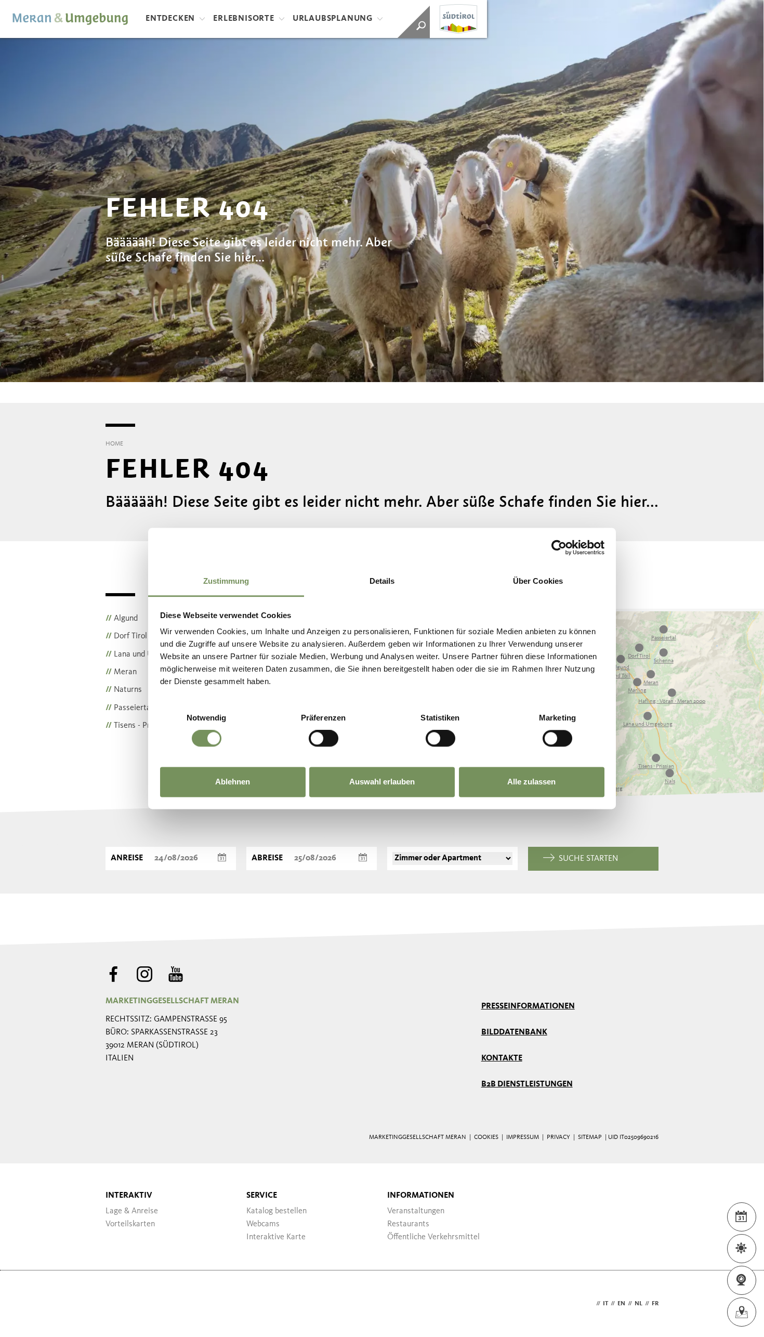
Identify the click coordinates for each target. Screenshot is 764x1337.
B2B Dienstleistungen (527, 1084)
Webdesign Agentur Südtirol (118, 1304)
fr (655, 1304)
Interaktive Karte (276, 1237)
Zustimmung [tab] (226, 580)
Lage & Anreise (132, 1211)
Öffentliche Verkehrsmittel (433, 1237)
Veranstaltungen (415, 1211)
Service (261, 1195)
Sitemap (590, 1137)
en (621, 1304)
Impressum (522, 1137)
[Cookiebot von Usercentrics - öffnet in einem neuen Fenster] (558, 547)
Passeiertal (129, 708)
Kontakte (501, 1058)
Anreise (127, 858)
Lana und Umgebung (145, 654)
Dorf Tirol (126, 636)
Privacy (558, 1137)
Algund (122, 618)
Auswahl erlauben (382, 781)
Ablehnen (232, 781)
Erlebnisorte (243, 19)
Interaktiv (129, 1195)
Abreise (267, 858)
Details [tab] (382, 580)
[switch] (323, 738)
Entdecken (170, 19)
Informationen (420, 1195)
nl (638, 1304)
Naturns (124, 690)
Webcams (263, 1224)
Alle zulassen (531, 781)
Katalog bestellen (276, 1211)
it (605, 1304)
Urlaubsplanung (333, 19)
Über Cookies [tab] (538, 580)
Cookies (486, 1137)
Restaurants (408, 1224)
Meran (121, 672)
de (590, 1304)
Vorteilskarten (130, 1224)
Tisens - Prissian (138, 726)
